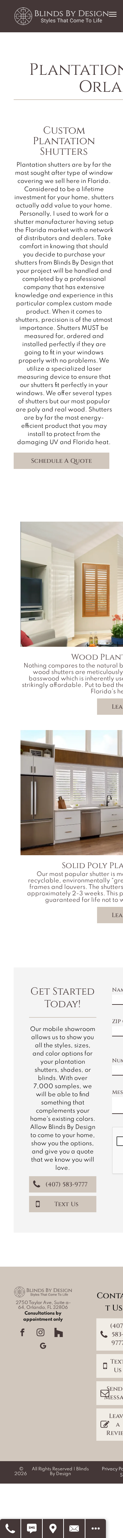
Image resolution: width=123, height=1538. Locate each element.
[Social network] (59, 1333)
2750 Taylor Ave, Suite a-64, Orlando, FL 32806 (43, 1305)
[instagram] (40, 1333)
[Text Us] (31, 1528)
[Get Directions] (53, 1528)
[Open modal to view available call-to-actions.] (95, 1528)
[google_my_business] (43, 1346)
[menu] (113, 14)
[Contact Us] (74, 1528)
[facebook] (22, 1333)
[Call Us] (10, 1528)
